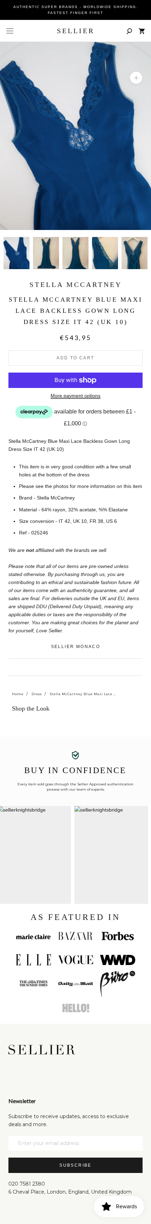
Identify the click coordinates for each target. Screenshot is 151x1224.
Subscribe (75, 1165)
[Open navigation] (9, 31)
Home (18, 694)
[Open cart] (142, 31)
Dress (37, 694)
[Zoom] (136, 78)
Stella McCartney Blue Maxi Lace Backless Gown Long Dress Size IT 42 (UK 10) (83, 694)
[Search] (129, 31)
